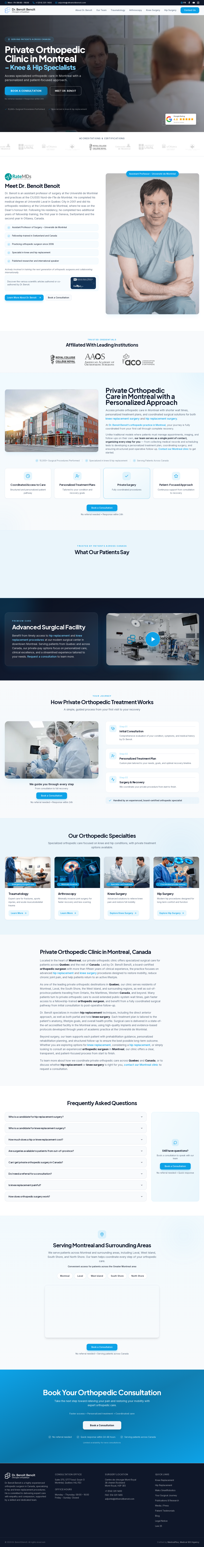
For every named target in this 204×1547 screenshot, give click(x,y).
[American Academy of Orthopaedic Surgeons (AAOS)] (99, 359)
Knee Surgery (153, 10)
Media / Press (162, 1505)
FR (184, 2)
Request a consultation (42, 656)
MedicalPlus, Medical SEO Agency (183, 1542)
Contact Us (190, 10)
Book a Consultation (26, 90)
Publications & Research (167, 1500)
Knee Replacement (164, 1480)
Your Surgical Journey (166, 1495)
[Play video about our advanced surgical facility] (152, 639)
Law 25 (158, 1526)
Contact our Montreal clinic (173, 448)
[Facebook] (189, 3)
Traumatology (118, 10)
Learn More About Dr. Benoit (21, 297)
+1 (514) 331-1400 (44, 2)
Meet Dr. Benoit (65, 90)
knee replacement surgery (122, 418)
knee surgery (88, 973)
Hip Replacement (163, 1485)
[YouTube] (194, 3)
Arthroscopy (135, 10)
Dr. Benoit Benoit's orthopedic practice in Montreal (137, 424)
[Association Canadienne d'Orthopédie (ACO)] (138, 359)
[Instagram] (198, 3)
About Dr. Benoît (83, 10)
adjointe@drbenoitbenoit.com (72, 2)
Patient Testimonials (165, 1510)
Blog (157, 1515)
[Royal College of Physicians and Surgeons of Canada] (62, 359)
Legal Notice (161, 1521)
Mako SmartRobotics (165, 1490)
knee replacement (99, 1045)
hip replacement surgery (161, 418)
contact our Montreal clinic (141, 1064)
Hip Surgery (170, 10)
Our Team (101, 10)
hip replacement (59, 635)
